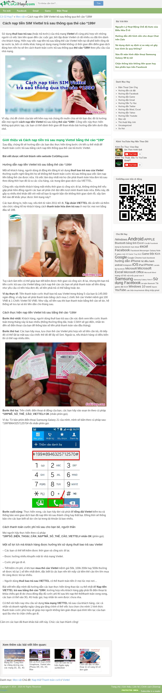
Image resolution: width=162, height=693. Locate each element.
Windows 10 (137, 286)
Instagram (127, 265)
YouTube (120, 290)
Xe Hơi (121, 128)
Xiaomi (154, 287)
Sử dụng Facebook (136, 281)
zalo (128, 290)
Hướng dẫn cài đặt (127, 90)
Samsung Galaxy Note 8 (143, 280)
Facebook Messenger (140, 250)
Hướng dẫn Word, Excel (129, 109)
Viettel (66, 680)
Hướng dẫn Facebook (128, 94)
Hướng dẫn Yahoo (126, 113)
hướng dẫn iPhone (127, 261)
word (148, 286)
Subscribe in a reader (150, 691)
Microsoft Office (134, 272)
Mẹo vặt (20, 16)
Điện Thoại (62, 11)
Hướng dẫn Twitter (126, 106)
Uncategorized (124, 125)
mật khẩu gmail (132, 276)
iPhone (148, 264)
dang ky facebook (122, 247)
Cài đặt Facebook (151, 243)
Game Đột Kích (151, 253)
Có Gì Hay (18, 3)
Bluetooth (120, 243)
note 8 (141, 276)
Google (121, 257)
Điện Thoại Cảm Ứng (128, 87)
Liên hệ (136, 687)
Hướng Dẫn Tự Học (127, 103)
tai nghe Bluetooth (148, 283)
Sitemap (156, 687)
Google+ (4, 690)
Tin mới (7, 11)
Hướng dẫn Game (126, 97)
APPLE (149, 239)
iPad (141, 265)
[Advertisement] (16, 633)
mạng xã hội (120, 275)
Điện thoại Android (137, 290)
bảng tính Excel (135, 243)
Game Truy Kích (134, 254)
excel (144, 246)
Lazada (156, 265)
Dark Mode (135, 247)
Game (48, 11)
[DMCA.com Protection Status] (130, 691)
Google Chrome (135, 258)
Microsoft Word (150, 272)
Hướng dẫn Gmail (126, 100)
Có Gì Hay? (6, 16)
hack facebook (148, 258)
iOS (135, 264)
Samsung (124, 278)
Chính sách (146, 687)
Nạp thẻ (36, 680)
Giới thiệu (126, 687)
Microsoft (131, 268)
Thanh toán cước (51, 680)
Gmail (36, 11)
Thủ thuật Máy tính (127, 122)
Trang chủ (115, 687)
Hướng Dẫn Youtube (127, 116)
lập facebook (120, 269)
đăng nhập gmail (152, 290)
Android (135, 238)
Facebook (21, 11)
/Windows (121, 239)
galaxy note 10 (122, 254)
